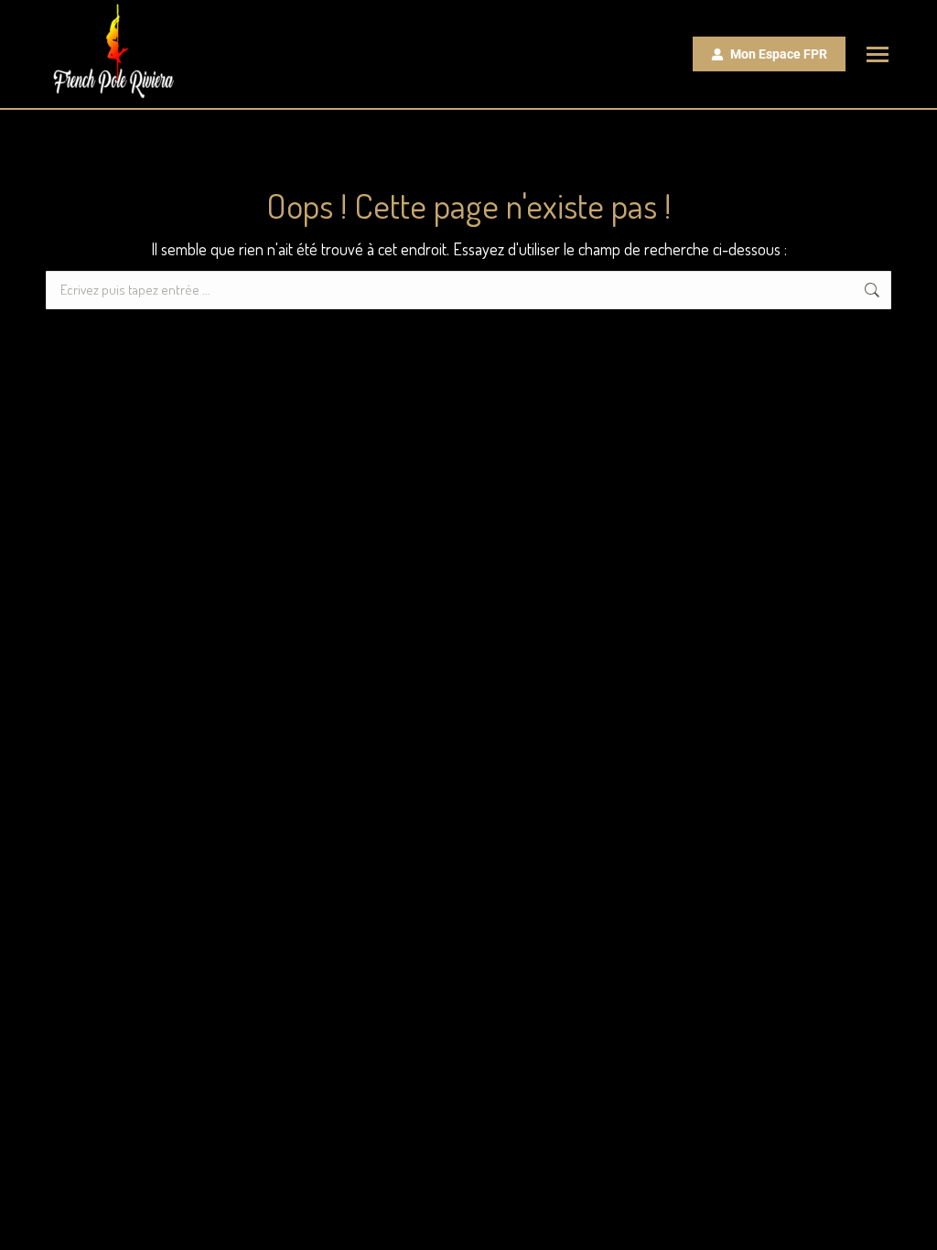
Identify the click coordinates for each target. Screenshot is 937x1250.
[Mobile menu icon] (877, 54)
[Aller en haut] (909, 1222)
